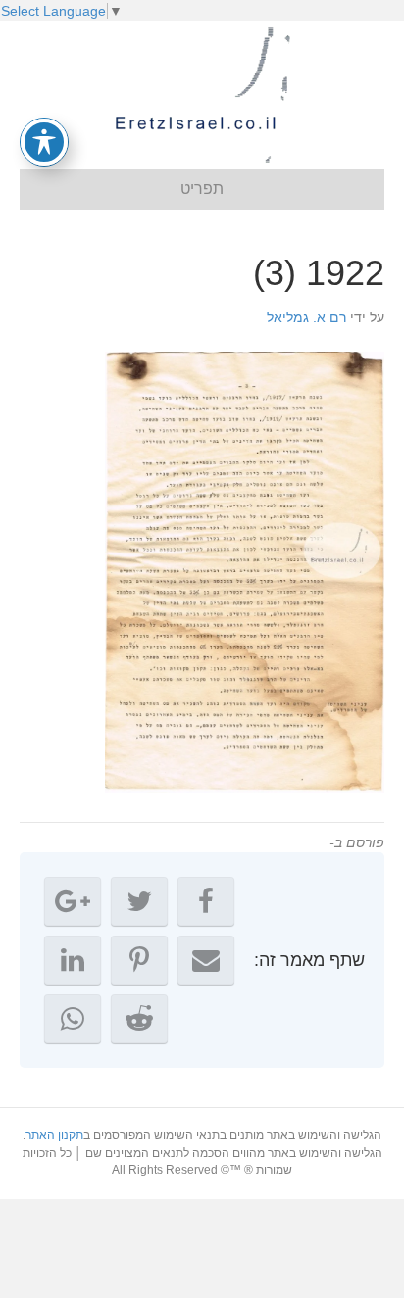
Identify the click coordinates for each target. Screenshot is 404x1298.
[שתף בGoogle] (72, 901)
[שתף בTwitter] (139, 901)
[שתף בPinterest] (139, 960)
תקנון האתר (54, 1135)
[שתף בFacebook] (205, 901)
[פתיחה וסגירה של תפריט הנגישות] (44, 142)
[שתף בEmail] (205, 960)
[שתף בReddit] (139, 1018)
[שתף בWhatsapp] (72, 1018)
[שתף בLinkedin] (72, 960)
